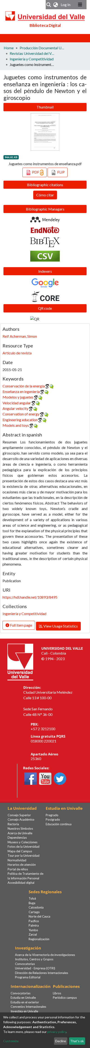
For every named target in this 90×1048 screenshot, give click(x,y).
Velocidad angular (17, 403)
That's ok (77, 1041)
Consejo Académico (21, 819)
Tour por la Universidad (23, 855)
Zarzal (33, 934)
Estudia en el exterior (25, 1002)
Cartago (34, 912)
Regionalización (39, 939)
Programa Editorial (27, 977)
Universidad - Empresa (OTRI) (35, 968)
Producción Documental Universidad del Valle (43, 48)
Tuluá (32, 898)
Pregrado (52, 815)
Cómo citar (45, 195)
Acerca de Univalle (20, 833)
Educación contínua (59, 824)
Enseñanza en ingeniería (21, 391)
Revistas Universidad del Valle (33, 53)
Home (9, 48)
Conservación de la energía (24, 386)
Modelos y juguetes (18, 397)
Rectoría (13, 824)
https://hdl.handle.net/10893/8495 (30, 597)
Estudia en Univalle (23, 997)
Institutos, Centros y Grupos (34, 959)
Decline (60, 1041)
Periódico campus (65, 997)
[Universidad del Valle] (20, 661)
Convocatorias (25, 964)
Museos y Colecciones (22, 842)
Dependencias (17, 837)
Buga (32, 903)
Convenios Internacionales (28, 1006)
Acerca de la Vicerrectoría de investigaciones (45, 955)
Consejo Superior (19, 815)
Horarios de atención (22, 864)
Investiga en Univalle (24, 1011)
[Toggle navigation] (80, 4)
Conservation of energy (21, 414)
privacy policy (56, 1032)
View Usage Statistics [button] (60, 626)
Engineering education (20, 419)
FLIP (61, 172)
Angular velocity (15, 408)
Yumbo (33, 930)
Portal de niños (18, 869)
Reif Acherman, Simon (20, 336)
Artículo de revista (17, 353)
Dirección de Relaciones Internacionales (41, 973)
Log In (66, 4)
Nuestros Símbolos (20, 828)
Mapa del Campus (20, 851)
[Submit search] (49, 5)
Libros (57, 993)
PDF (35, 172)
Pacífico (34, 921)
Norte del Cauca (39, 916)
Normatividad (17, 860)
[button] (56, 4)
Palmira (34, 925)
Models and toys (16, 425)
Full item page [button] (20, 625)
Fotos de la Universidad (23, 846)
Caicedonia (36, 907)
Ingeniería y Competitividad (32, 59)
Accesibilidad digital (21, 882)
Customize (11, 1041)
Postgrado (53, 819)
